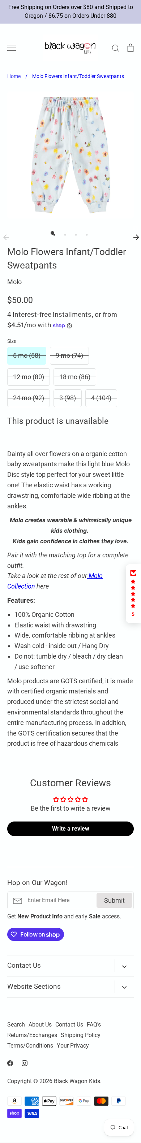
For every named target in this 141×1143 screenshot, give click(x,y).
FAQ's (94, 1024)
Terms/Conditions (30, 1045)
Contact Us (69, 1024)
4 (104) (101, 398)
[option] (70, 154)
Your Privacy (73, 1045)
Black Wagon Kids (77, 1081)
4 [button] (85, 233)
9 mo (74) (69, 355)
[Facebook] (10, 1063)
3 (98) (67, 398)
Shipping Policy (81, 1035)
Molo (14, 282)
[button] (133, 593)
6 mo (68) (26, 355)
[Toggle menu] (12, 48)
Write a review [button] (70, 828)
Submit (114, 900)
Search (16, 1024)
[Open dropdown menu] (124, 965)
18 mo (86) (74, 377)
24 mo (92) (28, 398)
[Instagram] (24, 1063)
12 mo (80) (28, 377)
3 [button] (74, 233)
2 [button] (63, 233)
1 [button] (52, 233)
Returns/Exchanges (32, 1035)
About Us (40, 1024)
